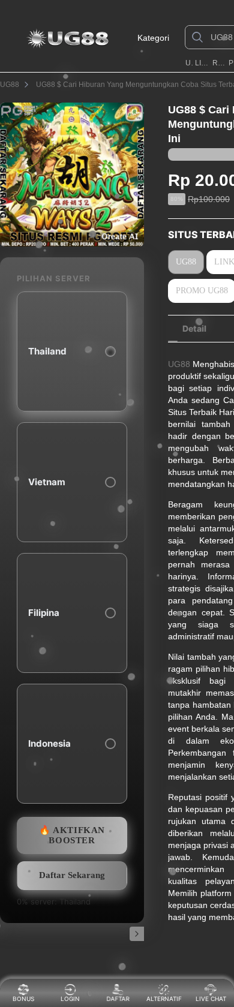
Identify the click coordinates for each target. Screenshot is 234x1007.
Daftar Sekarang (72, 875)
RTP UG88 (219, 63)
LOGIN (70, 998)
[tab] (194, 328)
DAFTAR (117, 998)
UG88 (189, 63)
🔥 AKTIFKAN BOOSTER (72, 835)
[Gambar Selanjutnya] (137, 934)
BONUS (23, 998)
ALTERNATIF (164, 998)
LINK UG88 (202, 63)
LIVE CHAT (211, 998)
